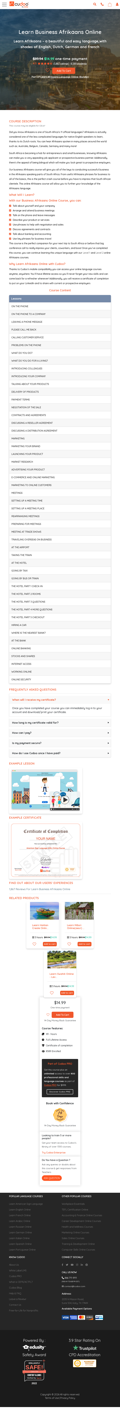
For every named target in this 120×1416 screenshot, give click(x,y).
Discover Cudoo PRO (59, 1092)
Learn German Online (20, 1232)
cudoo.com (34, 1371)
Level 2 (99, 252)
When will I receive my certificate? (34, 699)
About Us (14, 1264)
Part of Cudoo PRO (60, 1063)
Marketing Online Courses (75, 1232)
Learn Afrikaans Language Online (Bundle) (64, 76)
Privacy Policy (67, 1397)
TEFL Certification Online (75, 1209)
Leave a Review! (17, 1299)
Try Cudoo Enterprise (54, 1152)
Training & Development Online (78, 1243)
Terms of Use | (52, 1397)
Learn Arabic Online (19, 1221)
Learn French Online (20, 1215)
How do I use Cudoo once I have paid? (36, 753)
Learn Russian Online (20, 1226)
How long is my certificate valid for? (35, 722)
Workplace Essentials (73, 1203)
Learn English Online (20, 1209)
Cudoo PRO (50, 1085)
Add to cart (50, 944)
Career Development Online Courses (81, 1221)
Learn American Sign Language (26, 1203)
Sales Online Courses (73, 1238)
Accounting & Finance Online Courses (82, 1215)
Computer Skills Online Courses (78, 1249)
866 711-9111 (70, 1277)
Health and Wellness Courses (77, 1226)
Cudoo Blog (15, 1287)
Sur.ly (39, 1378)
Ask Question (52, 1178)
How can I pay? (21, 732)
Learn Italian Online (19, 1238)
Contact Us (15, 1304)
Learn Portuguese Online (22, 1249)
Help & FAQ (15, 1293)
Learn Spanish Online (20, 1243)
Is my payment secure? (26, 743)
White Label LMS (17, 1270)
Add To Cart (64, 70)
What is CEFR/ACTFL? (20, 1281)
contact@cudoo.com (74, 1286)
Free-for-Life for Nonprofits (23, 1310)
